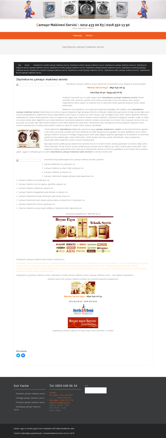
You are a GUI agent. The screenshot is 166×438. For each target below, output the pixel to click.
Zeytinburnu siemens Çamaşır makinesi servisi (48, 70)
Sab (19, 65)
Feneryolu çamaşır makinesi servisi (30, 402)
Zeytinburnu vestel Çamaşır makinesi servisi (85, 70)
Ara (86, 385)
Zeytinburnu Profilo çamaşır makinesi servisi (67, 68)
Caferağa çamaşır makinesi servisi (30, 398)
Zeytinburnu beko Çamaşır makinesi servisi (87, 65)
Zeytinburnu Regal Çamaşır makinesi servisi (103, 68)
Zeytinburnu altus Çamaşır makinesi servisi (121, 70)
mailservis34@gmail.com (59, 403)
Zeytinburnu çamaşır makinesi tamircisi (120, 65)
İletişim (89, 35)
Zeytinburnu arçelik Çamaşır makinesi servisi (51, 65)
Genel (27, 65)
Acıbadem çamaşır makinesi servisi (30, 393)
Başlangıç (77, 35)
